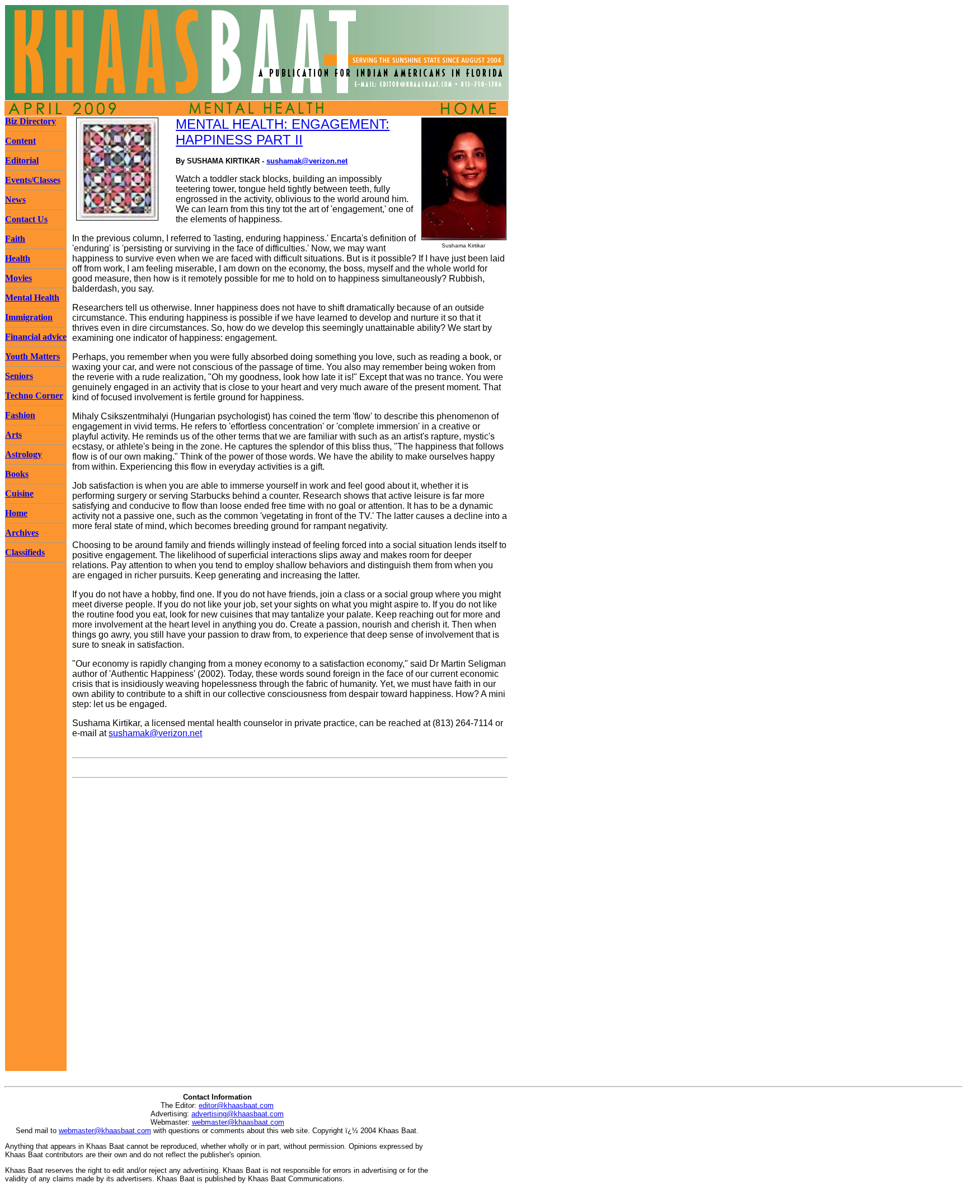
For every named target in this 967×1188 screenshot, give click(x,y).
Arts (13, 434)
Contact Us (26, 219)
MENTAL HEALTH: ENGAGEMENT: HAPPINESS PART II (282, 131)
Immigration (29, 317)
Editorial (22, 160)
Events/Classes (32, 180)
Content (20, 141)
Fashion (20, 415)
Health (17, 258)
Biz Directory (30, 121)
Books (17, 474)
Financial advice (36, 337)
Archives (22, 532)
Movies (18, 278)
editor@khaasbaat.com (236, 1105)
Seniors (19, 376)
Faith (15, 239)
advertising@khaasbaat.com (237, 1114)
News (15, 199)
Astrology (23, 454)
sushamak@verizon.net (307, 161)
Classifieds (25, 552)
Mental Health (32, 297)
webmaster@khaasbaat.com (238, 1122)
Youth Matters (32, 356)
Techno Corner (34, 395)
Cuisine (19, 493)
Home (16, 513)
